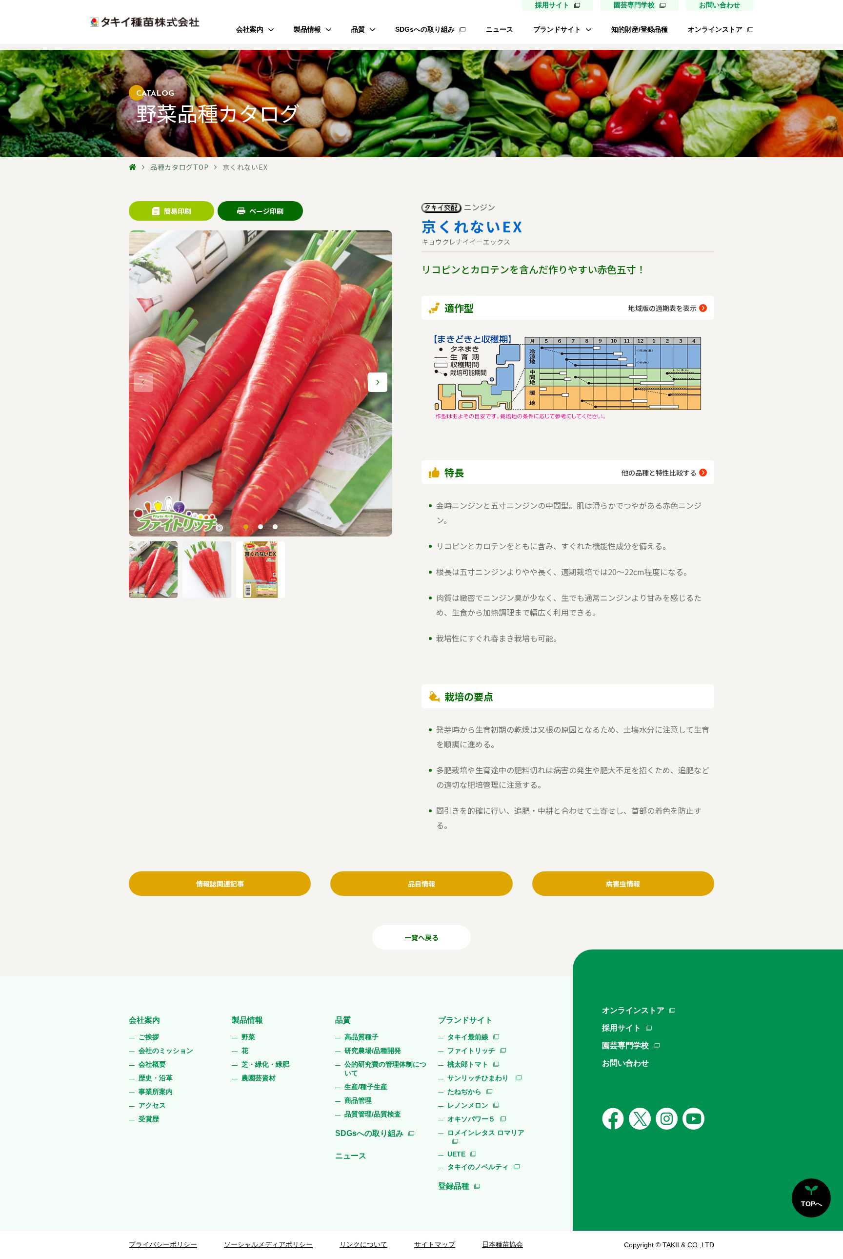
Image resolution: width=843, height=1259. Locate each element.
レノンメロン (467, 1105)
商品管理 (358, 1100)
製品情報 (307, 29)
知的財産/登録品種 (639, 29)
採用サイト (552, 5)
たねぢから (464, 1091)
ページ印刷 (266, 211)
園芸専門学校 (634, 5)
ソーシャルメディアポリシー (268, 1244)
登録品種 (453, 1186)
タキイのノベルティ (478, 1167)
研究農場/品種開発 (372, 1050)
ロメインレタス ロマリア (485, 1132)
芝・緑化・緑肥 (265, 1064)
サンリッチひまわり (479, 1078)
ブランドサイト (557, 29)
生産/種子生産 (365, 1087)
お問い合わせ (719, 5)
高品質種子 (361, 1037)
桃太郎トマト (467, 1064)
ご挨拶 (149, 1037)
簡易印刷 (177, 211)
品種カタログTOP (179, 167)
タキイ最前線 (467, 1037)
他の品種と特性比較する (659, 472)
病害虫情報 (623, 883)
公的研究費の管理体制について (385, 1068)
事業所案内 (156, 1091)
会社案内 (249, 29)
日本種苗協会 (502, 1244)
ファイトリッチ (471, 1050)
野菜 (248, 1037)
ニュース (499, 29)
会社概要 (152, 1064)
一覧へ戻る (421, 937)
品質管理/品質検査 (372, 1114)
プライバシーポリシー (163, 1244)
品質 (358, 29)
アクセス (152, 1105)
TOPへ (811, 1204)
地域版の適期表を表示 (662, 308)
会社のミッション (166, 1050)
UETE (456, 1154)
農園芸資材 (258, 1078)
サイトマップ (434, 1244)
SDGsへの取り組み (425, 29)
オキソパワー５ (471, 1119)
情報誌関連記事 (220, 883)
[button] (377, 382)
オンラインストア (715, 29)
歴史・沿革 (156, 1078)
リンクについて (363, 1244)
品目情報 (421, 883)
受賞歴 (149, 1119)
